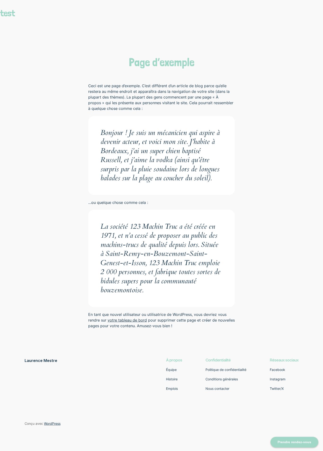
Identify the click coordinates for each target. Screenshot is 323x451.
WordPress (52, 423)
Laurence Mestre (41, 360)
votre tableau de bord (127, 320)
